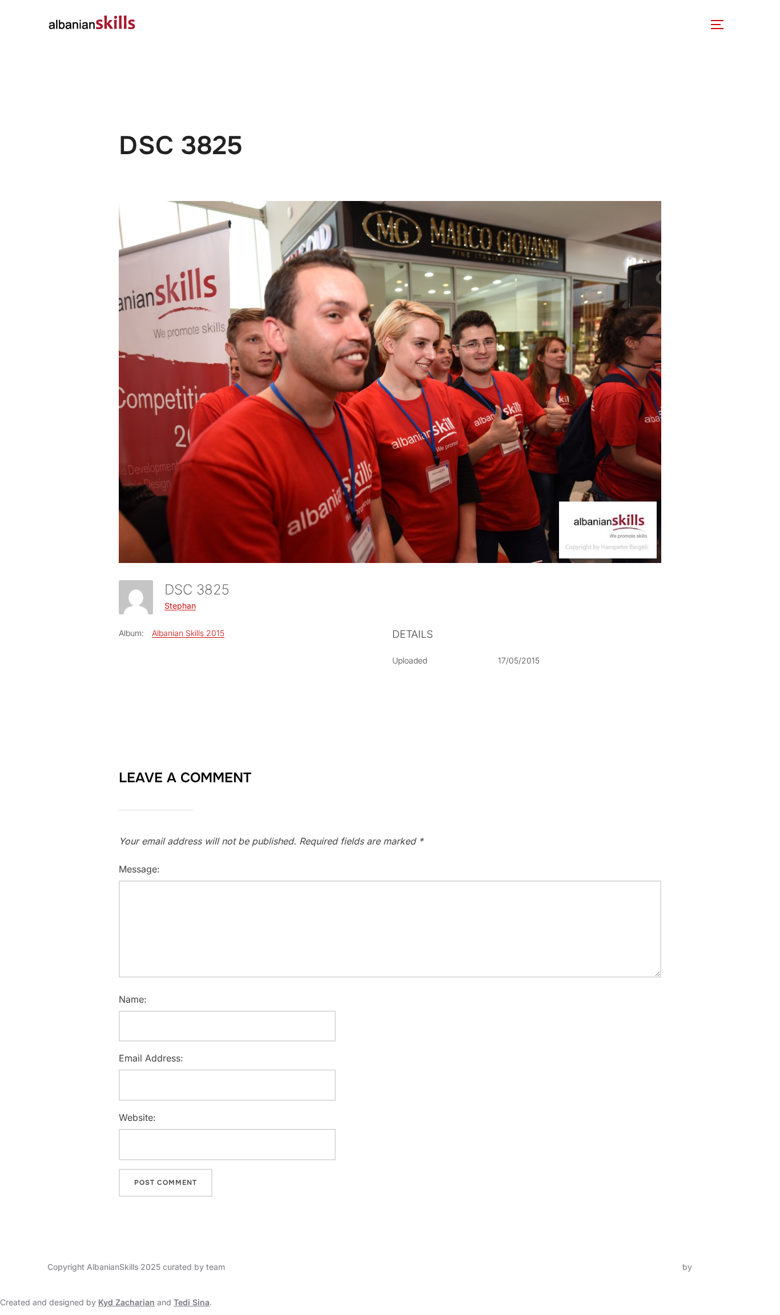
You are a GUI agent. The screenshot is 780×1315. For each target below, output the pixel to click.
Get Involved (531, 24)
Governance (237, 24)
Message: (139, 869)
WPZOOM (713, 1267)
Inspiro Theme (653, 1267)
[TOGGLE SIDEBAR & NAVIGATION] (721, 24)
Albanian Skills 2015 (188, 633)
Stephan (180, 605)
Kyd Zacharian (126, 1302)
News (294, 24)
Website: (137, 1117)
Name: (133, 999)
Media (461, 24)
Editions (400, 24)
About (168, 24)
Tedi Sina (192, 1302)
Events (338, 24)
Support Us (612, 24)
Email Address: (151, 1058)
